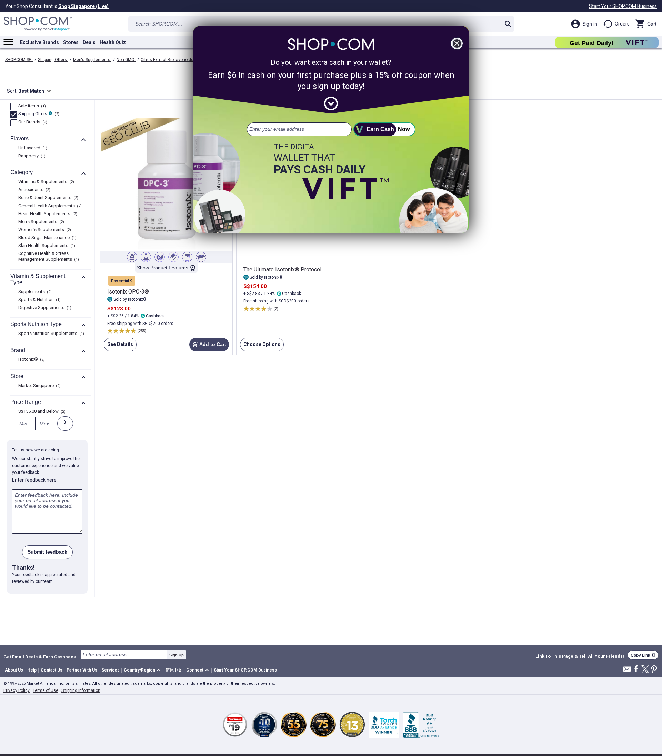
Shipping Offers (53, 59)
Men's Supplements (92, 59)
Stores (71, 42)
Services (110, 670)
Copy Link (643, 655)
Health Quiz (113, 42)
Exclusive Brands (39, 42)
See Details (118, 346)
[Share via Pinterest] (654, 669)
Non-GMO (126, 59)
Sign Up (176, 655)
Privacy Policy (16, 690)
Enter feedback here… (36, 480)
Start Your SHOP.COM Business (623, 6)
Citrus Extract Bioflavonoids (167, 59)
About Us (14, 670)
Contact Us (51, 670)
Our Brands (32, 122)
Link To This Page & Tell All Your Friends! (579, 656)
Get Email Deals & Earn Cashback (39, 656)
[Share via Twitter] (645, 669)
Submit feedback (47, 552)
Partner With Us (82, 670)
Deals (89, 42)
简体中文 (174, 670)
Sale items (31, 106)
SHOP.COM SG (19, 59)
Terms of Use (45, 690)
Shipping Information (80, 690)
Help (32, 670)
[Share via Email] (627, 671)
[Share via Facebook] (636, 669)
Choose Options (260, 346)
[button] (143, 670)
